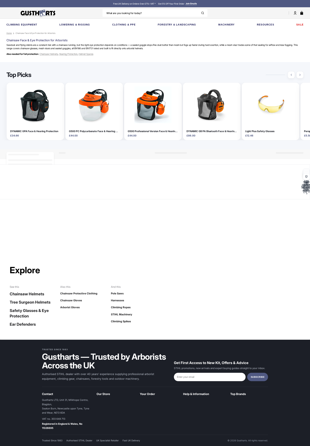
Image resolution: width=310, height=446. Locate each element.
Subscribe (258, 377)
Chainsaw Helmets (49, 54)
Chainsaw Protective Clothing (78, 293)
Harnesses (117, 300)
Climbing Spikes (121, 321)
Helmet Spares (86, 54)
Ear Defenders (23, 324)
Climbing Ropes (121, 307)
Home (9, 33)
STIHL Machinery (121, 314)
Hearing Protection (68, 54)
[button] (295, 13)
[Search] (202, 13)
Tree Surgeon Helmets (30, 302)
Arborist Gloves (70, 307)
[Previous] (291, 74)
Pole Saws (117, 293)
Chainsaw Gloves (71, 300)
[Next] (300, 74)
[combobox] (155, 13)
